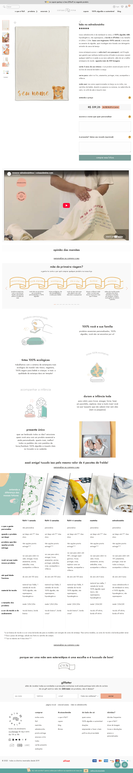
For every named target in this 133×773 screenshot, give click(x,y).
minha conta (39, 717)
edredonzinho (40, 729)
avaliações (38, 749)
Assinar (110, 696)
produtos (32, 11)
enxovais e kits (40, 737)
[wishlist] (15, 22)
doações (85, 725)
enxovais (44, 11)
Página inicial (51, 705)
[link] (126, 6)
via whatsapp (13, 732)
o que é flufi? (63, 717)
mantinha (38, 725)
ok (86, 771)
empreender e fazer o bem (91, 729)
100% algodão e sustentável (103, 11)
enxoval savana (63, 705)
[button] (84, 28)
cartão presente (41, 745)
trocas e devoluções (114, 729)
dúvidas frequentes (114, 717)
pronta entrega (40, 733)
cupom (86, 11)
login (117, 6)
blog (119, 11)
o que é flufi (20, 11)
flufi (36, 721)
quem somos (86, 717)
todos (37, 741)
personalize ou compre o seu (66, 258)
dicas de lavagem (113, 725)
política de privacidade (90, 733)
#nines (60, 729)
